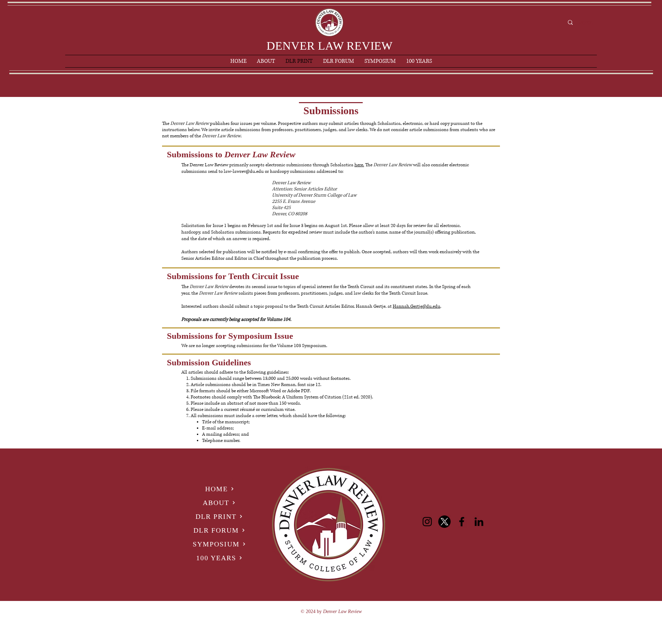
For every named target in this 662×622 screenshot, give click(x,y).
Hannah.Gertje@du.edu (416, 306)
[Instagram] (427, 521)
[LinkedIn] (479, 521)
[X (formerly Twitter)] (444, 521)
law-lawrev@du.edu (244, 171)
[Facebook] (461, 521)
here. (359, 165)
